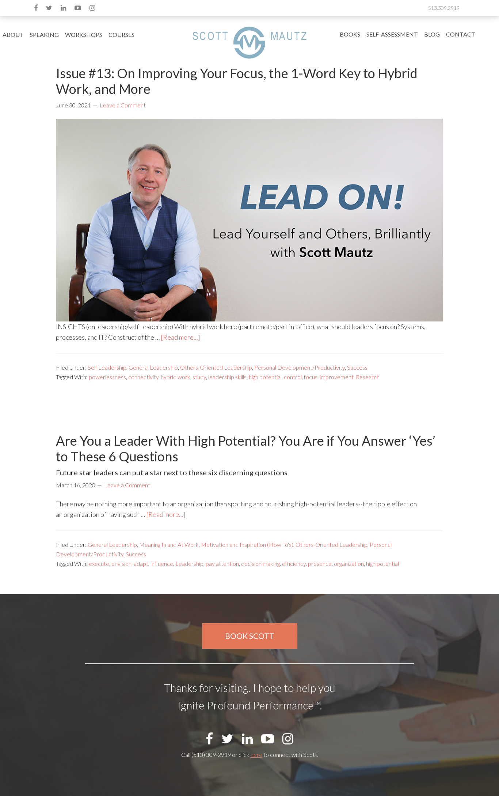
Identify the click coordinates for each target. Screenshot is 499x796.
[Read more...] (180, 337)
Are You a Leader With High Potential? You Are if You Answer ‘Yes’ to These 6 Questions (245, 448)
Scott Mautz (249, 42)
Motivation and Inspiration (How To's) (247, 544)
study (199, 376)
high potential (265, 376)
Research (368, 376)
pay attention (222, 563)
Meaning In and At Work (169, 544)
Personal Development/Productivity (299, 367)
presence (320, 563)
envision (121, 563)
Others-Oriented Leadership (216, 367)
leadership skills (227, 376)
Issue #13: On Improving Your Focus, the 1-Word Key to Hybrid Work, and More (237, 81)
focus (310, 376)
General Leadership (153, 367)
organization (349, 563)
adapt (141, 563)
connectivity (143, 376)
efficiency (294, 563)
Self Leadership (107, 367)
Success (357, 367)
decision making (260, 563)
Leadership (189, 563)
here (256, 754)
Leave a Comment (123, 105)
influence (162, 563)
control (293, 376)
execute (99, 563)
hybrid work (175, 376)
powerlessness (107, 376)
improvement (337, 376)
